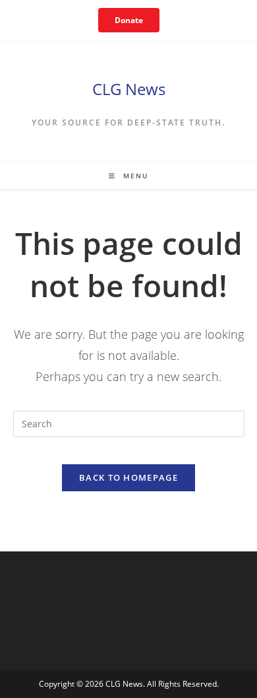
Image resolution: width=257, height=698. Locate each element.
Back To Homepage (128, 477)
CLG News (128, 89)
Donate (129, 20)
